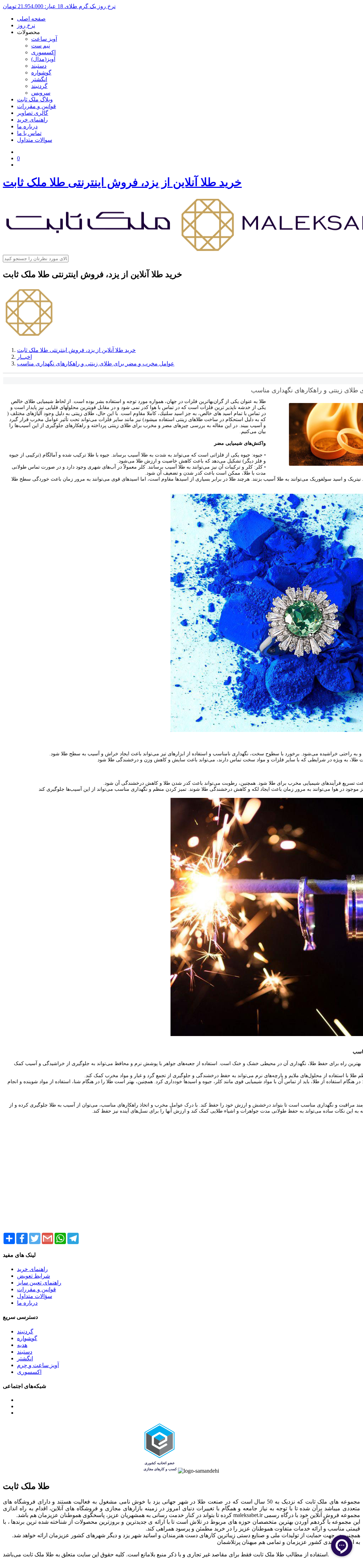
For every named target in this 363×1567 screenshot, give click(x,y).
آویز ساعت (44, 39)
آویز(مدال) (43, 59)
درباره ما (27, 126)
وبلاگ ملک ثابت (35, 99)
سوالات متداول (34, 140)
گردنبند (39, 86)
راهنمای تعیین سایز (39, 1283)
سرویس (40, 93)
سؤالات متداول (34, 1296)
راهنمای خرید (32, 120)
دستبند (38, 66)
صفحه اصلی (31, 19)
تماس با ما (29, 133)
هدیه (22, 1345)
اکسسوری (43, 52)
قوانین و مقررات (36, 106)
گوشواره (41, 72)
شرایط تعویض (33, 1276)
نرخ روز (26, 25)
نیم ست (40, 46)
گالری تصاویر (32, 113)
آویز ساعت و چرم (38, 1365)
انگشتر (39, 79)
